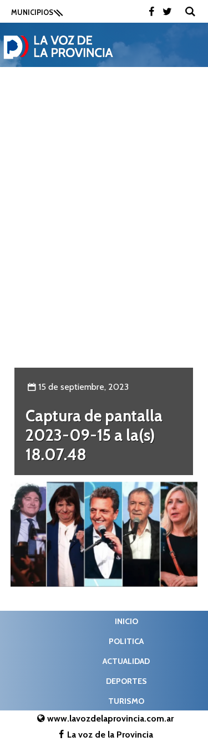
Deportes (126, 681)
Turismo (126, 701)
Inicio (126, 621)
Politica (126, 641)
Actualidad (126, 661)
